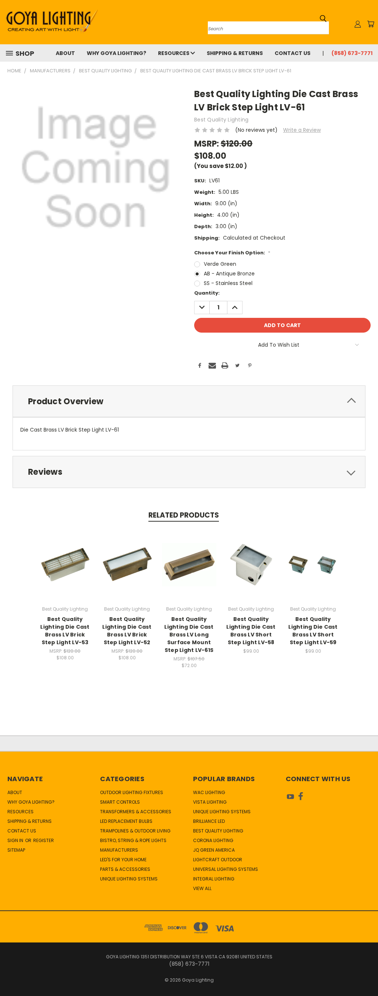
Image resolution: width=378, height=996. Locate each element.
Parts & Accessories (125, 869)
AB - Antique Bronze (229, 273)
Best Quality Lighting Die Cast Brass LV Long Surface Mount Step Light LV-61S (188, 634)
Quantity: (207, 292)
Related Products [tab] (183, 515)
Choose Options (65, 570)
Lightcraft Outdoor (217, 859)
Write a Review (302, 130)
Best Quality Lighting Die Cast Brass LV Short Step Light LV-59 (312, 630)
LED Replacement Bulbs (126, 821)
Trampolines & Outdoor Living (135, 831)
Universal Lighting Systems (225, 869)
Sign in (15, 840)
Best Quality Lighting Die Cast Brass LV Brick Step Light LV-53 (64, 630)
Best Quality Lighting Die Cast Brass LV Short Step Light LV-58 (250, 630)
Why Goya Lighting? (116, 53)
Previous (367, 973)
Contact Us (292, 53)
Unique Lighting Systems (129, 879)
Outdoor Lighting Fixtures (131, 792)
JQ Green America (214, 850)
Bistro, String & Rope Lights (133, 840)
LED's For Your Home (123, 859)
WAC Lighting (209, 792)
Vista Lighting (210, 802)
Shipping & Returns (235, 53)
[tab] (189, 401)
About (65, 53)
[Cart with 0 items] (370, 24)
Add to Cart (189, 570)
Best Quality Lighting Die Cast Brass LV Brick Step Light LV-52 (126, 630)
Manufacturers (119, 850)
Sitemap (16, 850)
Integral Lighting (213, 879)
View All (202, 888)
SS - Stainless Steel (228, 283)
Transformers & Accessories (135, 811)
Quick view (65, 556)
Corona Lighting (213, 840)
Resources (174, 53)
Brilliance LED (209, 821)
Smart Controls (120, 802)
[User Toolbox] (357, 24)
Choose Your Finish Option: (232, 252)
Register (43, 840)
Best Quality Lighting (218, 831)
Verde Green (220, 264)
